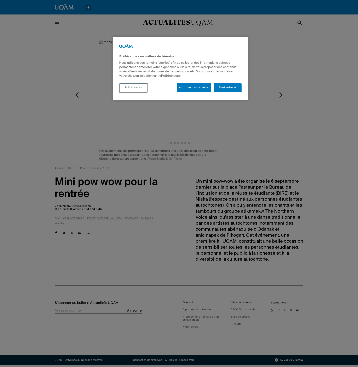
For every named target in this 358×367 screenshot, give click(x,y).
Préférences (133, 87)
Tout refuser (227, 87)
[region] (180, 68)
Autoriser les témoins (194, 87)
